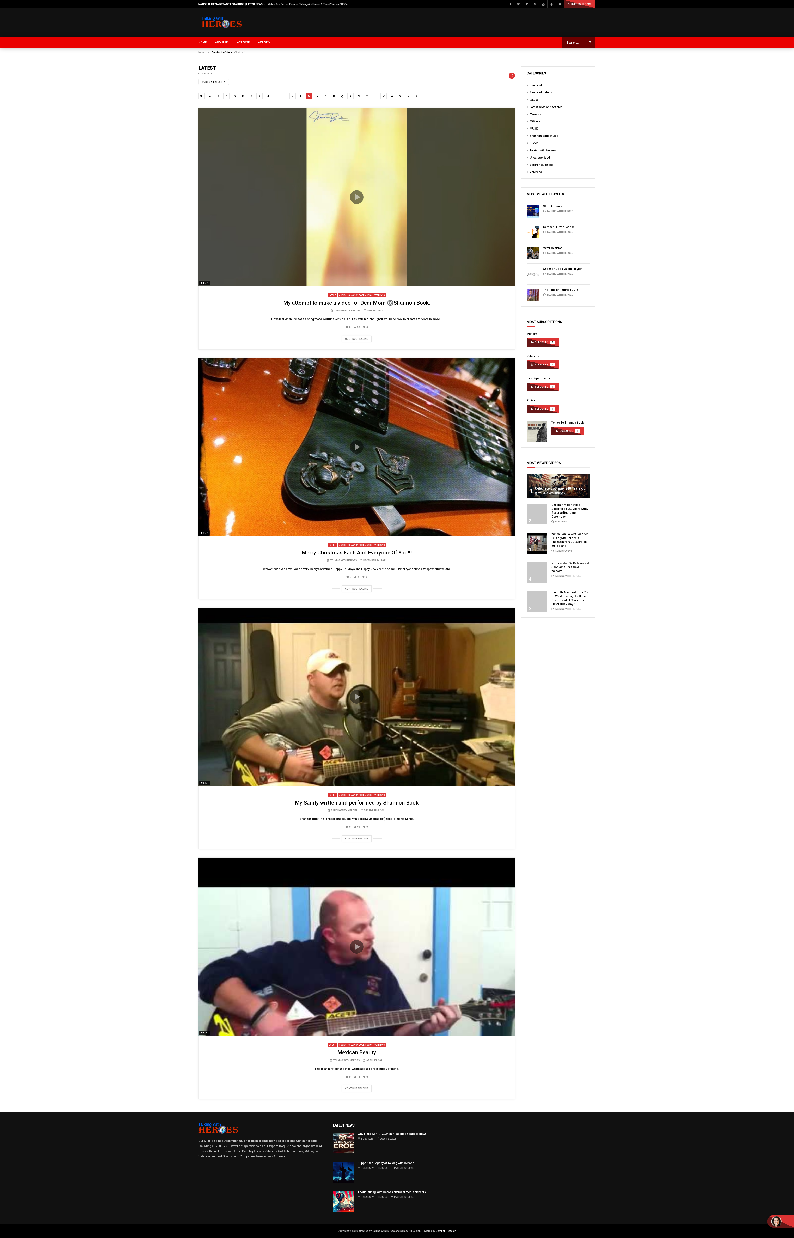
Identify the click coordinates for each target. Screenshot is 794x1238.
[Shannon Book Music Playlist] (533, 274)
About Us (222, 42)
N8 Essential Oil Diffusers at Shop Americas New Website (570, 567)
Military (535, 121)
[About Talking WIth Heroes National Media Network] (343, 1201)
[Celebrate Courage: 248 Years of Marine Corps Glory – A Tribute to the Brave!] (558, 486)
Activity (264, 42)
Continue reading (356, 339)
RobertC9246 (563, 550)
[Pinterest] (535, 4)
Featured (536, 85)
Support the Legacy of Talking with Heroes (386, 1163)
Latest (332, 295)
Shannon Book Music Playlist (562, 269)
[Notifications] (551, 4)
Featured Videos (541, 92)
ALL (201, 96)
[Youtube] (543, 4)
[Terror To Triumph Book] (537, 431)
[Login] (560, 4)
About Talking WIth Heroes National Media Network (392, 1192)
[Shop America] (533, 211)
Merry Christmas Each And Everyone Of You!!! (357, 553)
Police (531, 400)
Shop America (552, 206)
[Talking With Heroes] (222, 23)
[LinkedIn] (527, 4)
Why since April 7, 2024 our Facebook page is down (392, 1133)
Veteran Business (542, 164)
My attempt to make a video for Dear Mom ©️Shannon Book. (356, 303)
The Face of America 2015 (560, 289)
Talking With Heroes (347, 310)
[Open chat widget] (780, 1221)
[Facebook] (510, 4)
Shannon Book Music (360, 295)
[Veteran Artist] (533, 253)
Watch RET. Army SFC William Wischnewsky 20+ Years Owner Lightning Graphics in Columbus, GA (309, 4)
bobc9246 (561, 521)
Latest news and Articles (546, 107)
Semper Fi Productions (559, 227)
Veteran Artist (552, 248)
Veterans (379, 295)
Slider (534, 143)
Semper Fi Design (446, 1231)
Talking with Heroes (543, 150)
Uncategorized (540, 157)
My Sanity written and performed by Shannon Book (357, 803)
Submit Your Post (579, 4)
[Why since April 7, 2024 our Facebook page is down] (343, 1143)
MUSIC (342, 295)
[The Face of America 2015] (533, 295)
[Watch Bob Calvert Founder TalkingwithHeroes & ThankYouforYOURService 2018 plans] (537, 543)
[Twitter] (518, 4)
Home (202, 42)
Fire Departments (538, 378)
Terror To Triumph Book (567, 422)
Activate (243, 42)
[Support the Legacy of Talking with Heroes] (343, 1172)
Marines (535, 114)
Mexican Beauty (356, 1052)
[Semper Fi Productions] (533, 232)
